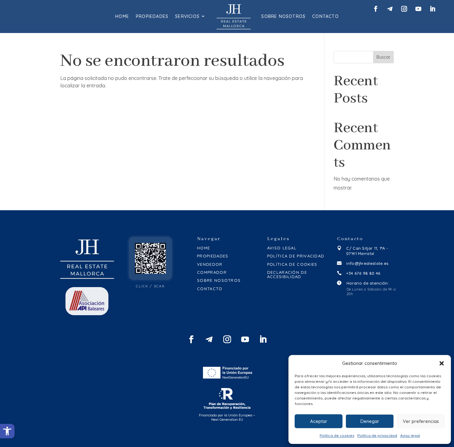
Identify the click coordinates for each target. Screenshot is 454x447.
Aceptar (318, 421)
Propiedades (152, 16)
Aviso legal (410, 435)
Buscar (383, 57)
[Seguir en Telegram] (390, 9)
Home (122, 16)
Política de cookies (337, 435)
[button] (7, 431)
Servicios (187, 16)
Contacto (325, 16)
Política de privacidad (377, 435)
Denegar (369, 421)
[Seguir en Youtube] (418, 9)
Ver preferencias (421, 421)
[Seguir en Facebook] (375, 9)
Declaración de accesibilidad (287, 274)
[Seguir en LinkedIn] (433, 9)
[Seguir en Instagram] (404, 9)
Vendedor (209, 264)
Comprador (212, 272)
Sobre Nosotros (283, 16)
